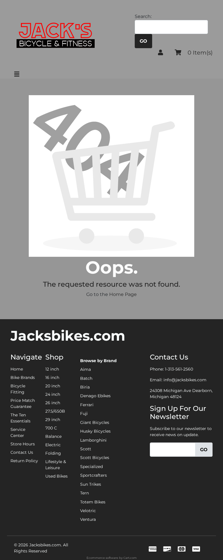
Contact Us (21, 452)
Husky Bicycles (95, 431)
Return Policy (24, 460)
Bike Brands (22, 377)
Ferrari (86, 404)
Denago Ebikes (95, 395)
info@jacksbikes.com (184, 379)
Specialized (91, 466)
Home (16, 369)
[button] (160, 52)
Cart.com (130, 558)
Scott (85, 448)
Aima (85, 369)
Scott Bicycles (94, 457)
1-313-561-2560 (179, 369)
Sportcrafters (93, 475)
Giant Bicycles (94, 422)
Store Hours (22, 444)
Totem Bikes (92, 502)
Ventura (88, 519)
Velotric (88, 510)
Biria (85, 387)
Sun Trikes (90, 484)
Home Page (123, 294)
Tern (84, 493)
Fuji (84, 413)
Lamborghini (93, 440)
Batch (86, 378)
